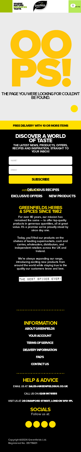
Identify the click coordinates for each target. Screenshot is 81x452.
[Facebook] (44, 424)
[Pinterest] (52, 424)
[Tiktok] (36, 424)
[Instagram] (28, 424)
